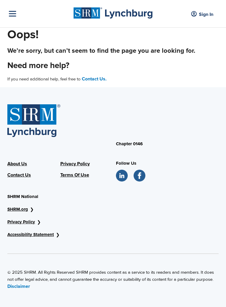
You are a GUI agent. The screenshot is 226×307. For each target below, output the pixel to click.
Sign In (206, 14)
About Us (17, 164)
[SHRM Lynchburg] (113, 11)
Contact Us (19, 175)
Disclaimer (18, 286)
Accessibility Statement (30, 234)
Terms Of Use (74, 175)
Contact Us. (94, 79)
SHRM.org (17, 209)
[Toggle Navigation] (40, 13)
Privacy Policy (75, 164)
